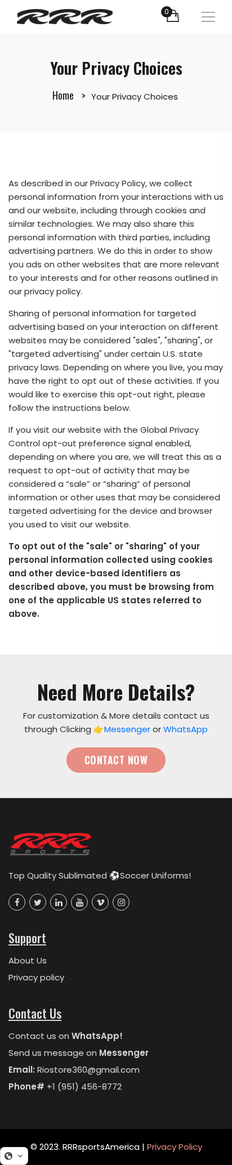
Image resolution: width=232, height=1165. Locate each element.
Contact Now (116, 759)
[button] (14, 1156)
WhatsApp (185, 729)
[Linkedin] (58, 902)
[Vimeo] (100, 902)
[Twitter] (37, 902)
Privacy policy (36, 977)
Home (63, 95)
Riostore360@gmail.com (88, 1070)
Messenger (127, 729)
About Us (27, 960)
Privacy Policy (174, 1147)
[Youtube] (79, 902)
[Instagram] (121, 902)
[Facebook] (16, 902)
